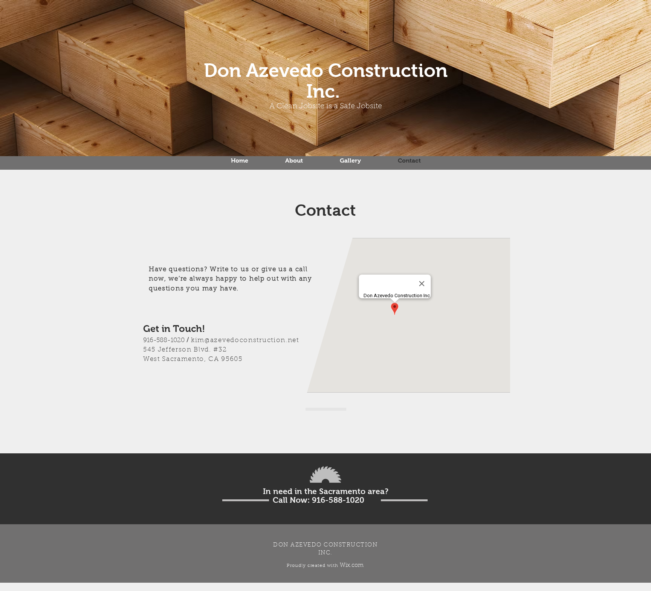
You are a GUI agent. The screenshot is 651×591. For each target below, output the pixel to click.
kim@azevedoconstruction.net (245, 340)
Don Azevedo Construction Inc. (326, 80)
